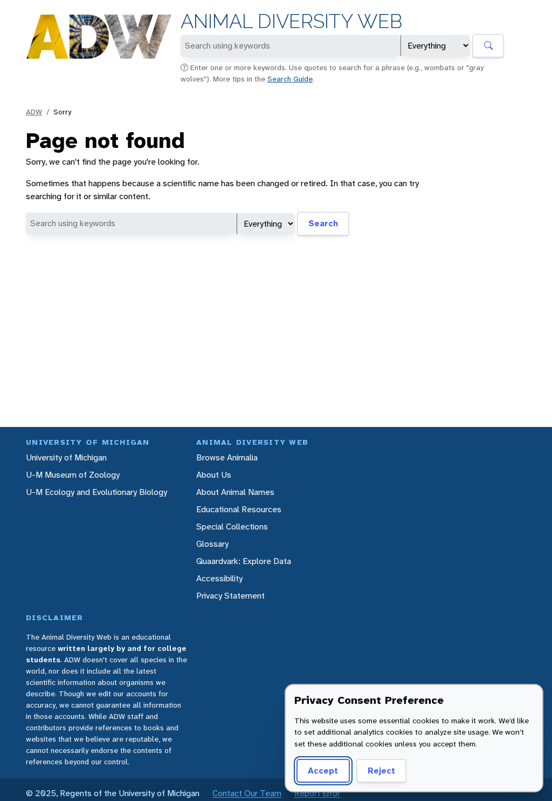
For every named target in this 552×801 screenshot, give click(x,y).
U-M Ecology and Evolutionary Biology (96, 492)
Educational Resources (238, 509)
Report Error (317, 793)
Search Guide (290, 79)
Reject (381, 770)
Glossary (212, 543)
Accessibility (219, 578)
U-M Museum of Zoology (73, 474)
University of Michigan (66, 457)
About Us (213, 474)
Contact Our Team (246, 793)
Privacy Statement (230, 595)
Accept (323, 770)
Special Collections (232, 526)
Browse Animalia (227, 457)
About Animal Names (235, 492)
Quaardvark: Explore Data (243, 561)
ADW (34, 112)
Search (323, 223)
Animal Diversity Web (291, 21)
